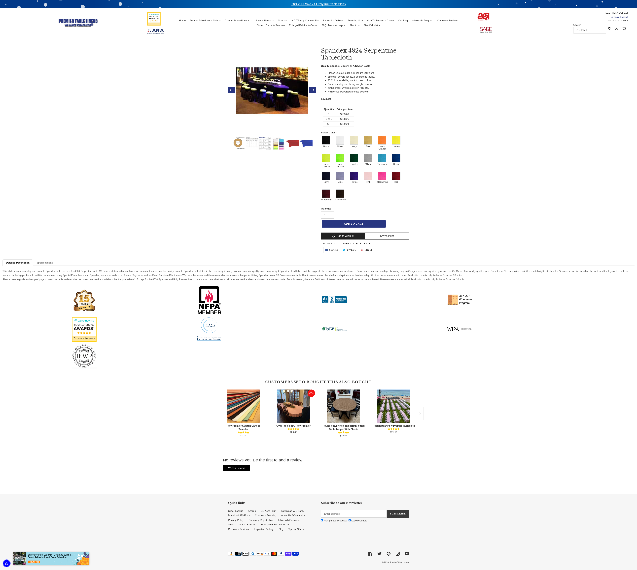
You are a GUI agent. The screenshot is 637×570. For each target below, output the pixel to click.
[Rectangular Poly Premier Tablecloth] (393, 406)
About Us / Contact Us (293, 515)
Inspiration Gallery (264, 529)
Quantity (326, 208)
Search (577, 25)
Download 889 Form (239, 515)
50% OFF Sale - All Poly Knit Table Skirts (318, 4)
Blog (281, 529)
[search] (589, 30)
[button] (7, 563)
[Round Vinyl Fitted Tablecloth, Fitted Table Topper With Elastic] (343, 406)
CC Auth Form (268, 511)
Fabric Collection (356, 243)
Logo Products (359, 520)
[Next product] (420, 413)
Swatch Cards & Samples (242, 524)
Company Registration (261, 520)
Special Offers (296, 529)
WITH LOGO (331, 243)
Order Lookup (235, 511)
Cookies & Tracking (265, 515)
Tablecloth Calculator (289, 520)
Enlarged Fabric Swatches (275, 524)
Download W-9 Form (292, 511)
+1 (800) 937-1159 (618, 20)
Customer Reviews (238, 529)
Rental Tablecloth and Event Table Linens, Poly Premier (48, 557)
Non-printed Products (335, 520)
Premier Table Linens (399, 562)
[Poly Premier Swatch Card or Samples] (243, 406)
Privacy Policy (236, 520)
